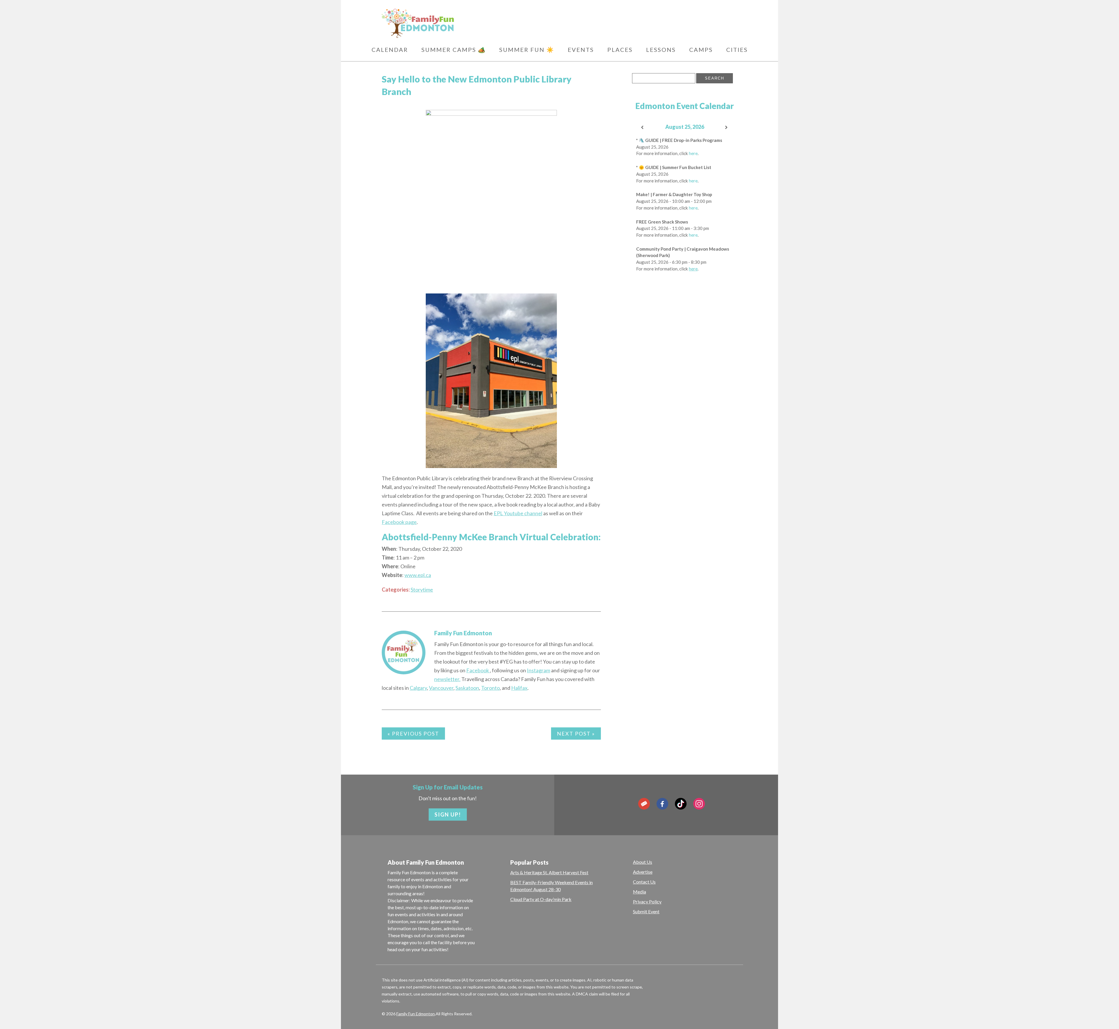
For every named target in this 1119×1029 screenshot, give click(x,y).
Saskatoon (467, 688)
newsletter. (447, 679)
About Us (642, 862)
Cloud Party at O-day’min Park (540, 899)
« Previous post (413, 733)
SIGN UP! (447, 814)
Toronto (490, 688)
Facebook (478, 670)
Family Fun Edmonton (463, 632)
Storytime (422, 589)
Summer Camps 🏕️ (453, 49)
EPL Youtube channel (518, 513)
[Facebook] (662, 804)
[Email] (644, 804)
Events (581, 49)
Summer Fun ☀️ (526, 49)
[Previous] (642, 127)
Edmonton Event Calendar (684, 106)
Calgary (418, 688)
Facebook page (399, 522)
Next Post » (576, 733)
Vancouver (441, 688)
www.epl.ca (417, 575)
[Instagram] (699, 804)
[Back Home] (446, 23)
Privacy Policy (647, 901)
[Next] (726, 127)
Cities (737, 49)
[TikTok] (681, 804)
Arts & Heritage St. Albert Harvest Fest (549, 872)
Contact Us (644, 881)
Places (620, 49)
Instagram (538, 670)
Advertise (642, 872)
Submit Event (646, 911)
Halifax (519, 688)
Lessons (661, 49)
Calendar (390, 49)
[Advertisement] (684, 370)
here (693, 153)
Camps (701, 49)
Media (639, 891)
